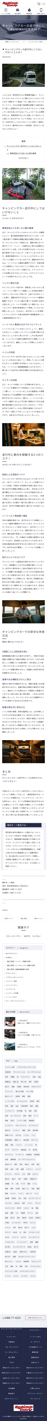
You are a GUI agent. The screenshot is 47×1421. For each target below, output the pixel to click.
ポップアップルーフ (35, 1198)
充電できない (24, 1252)
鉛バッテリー (9, 1261)
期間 (36, 1242)
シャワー (21, 1193)
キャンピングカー (35, 1266)
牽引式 (12, 1218)
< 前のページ (8, 918)
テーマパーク (20, 1154)
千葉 (17, 1169)
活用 (6, 1159)
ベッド (36, 1193)
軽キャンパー (9, 1096)
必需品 (36, 1082)
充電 (37, 1208)
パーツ (36, 1116)
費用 (23, 1096)
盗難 (22, 1169)
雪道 (11, 1106)
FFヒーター (34, 1140)
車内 (25, 1232)
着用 (38, 1188)
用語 (29, 1096)
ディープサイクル (15, 1116)
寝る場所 (35, 1130)
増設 (6, 1120)
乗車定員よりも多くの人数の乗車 (23, 153)
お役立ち (5, 910)
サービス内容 (6, 14)
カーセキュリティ (22, 1101)
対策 (11, 1145)
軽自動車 (26, 1261)
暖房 (30, 1116)
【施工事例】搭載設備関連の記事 (17, 969)
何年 (14, 1227)
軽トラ (27, 1227)
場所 (23, 1203)
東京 (15, 1164)
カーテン (30, 1213)
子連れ (7, 1222)
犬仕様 (31, 1218)
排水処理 (26, 1086)
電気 (29, 1184)
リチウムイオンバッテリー (15, 977)
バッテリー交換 (11, 981)
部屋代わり (33, 1179)
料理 (6, 1116)
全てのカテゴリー (12, 953)
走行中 (19, 1208)
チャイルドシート (34, 1237)
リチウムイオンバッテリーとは (26, 1067)
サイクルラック (33, 1125)
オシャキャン (9, 1154)
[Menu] (43, 3)
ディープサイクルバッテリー (16, 1001)
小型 (6, 1266)
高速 (6, 1213)
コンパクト (8, 1203)
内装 (39, 1077)
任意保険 (36, 1154)
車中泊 (25, 1222)
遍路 (13, 1086)
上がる (7, 1237)
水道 (29, 1130)
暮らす (7, 1086)
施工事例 (17, 14)
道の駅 (32, 1101)
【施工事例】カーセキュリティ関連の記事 (20, 965)
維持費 (7, 1198)
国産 (11, 1266)
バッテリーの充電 (12, 993)
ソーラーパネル (11, 997)
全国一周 (15, 1082)
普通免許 (31, 1120)
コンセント (16, 1130)
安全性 (29, 1247)
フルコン (33, 1276)
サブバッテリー (11, 973)
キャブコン (24, 1276)
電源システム (9, 1135)
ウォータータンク (21, 1125)
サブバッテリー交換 (11, 1271)
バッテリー (19, 1145)
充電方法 (7, 1252)
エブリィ (38, 1203)
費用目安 (29, 14)
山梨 (11, 1169)
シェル (33, 1227)
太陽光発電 (24, 1106)
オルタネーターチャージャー (26, 1256)
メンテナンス (10, 989)
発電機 (7, 1184)
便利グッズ (8, 1164)
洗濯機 (19, 1086)
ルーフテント (9, 1125)
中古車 (18, 1188)
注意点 (26, 1179)
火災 (23, 1174)
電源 (6, 1193)
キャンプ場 (29, 1091)
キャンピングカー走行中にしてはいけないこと (24, 148)
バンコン (8, 1276)
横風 (6, 1145)
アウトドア (15, 1150)
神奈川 (27, 1164)
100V (26, 1266)
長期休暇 (13, 1159)
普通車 (23, 1213)
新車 (11, 1188)
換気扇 (14, 1198)
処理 (25, 1198)
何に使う (7, 1247)
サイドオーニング (34, 1232)
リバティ (30, 1203)
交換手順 (32, 1252)
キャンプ (32, 1222)
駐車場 (18, 1096)
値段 (21, 1266)
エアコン (17, 1174)
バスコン (15, 1276)
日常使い (38, 1218)
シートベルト (29, 1145)
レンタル (26, 1135)
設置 (23, 1130)
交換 (34, 1077)
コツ (17, 1213)
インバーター (9, 1091)
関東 (14, 1256)
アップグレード (9, 1111)
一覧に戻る (23, 918)
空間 (6, 1218)
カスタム (23, 1237)
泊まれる (17, 1203)
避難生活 (7, 1082)
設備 (36, 1106)
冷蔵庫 (12, 1077)
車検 (31, 1242)
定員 (6, 1106)
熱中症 (35, 1150)
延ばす (14, 1179)
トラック (7, 1232)
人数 (17, 1184)
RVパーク (29, 1193)
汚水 (19, 1198)
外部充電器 (8, 1140)
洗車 (35, 1111)
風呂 (38, 1101)
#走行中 (27, 936)
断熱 (31, 1106)
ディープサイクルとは (34, 1072)
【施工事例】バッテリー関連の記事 (18, 961)
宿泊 (18, 1218)
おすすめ (18, 1135)
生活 (17, 1106)
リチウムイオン (9, 1242)
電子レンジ (25, 1188)
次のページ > (38, 918)
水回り (12, 1120)
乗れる (20, 1227)
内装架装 (28, 1154)
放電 (29, 1174)
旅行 (19, 1179)
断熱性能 (23, 1150)
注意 (32, 1188)
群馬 (6, 1169)
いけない (26, 1208)
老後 (6, 1077)
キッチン (13, 1193)
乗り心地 (23, 1082)
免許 (30, 1082)
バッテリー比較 (21, 1120)
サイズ (23, 1184)
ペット (33, 1135)
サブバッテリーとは (19, 1072)
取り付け (7, 1256)
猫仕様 (24, 1218)
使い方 (36, 1247)
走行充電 (19, 1111)
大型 (36, 1213)
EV (29, 1150)
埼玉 (21, 1164)
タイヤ (7, 1150)
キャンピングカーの (19, 1247)
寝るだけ (7, 1130)
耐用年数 (7, 1072)
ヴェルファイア (36, 1261)
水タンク (35, 1174)
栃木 (38, 1164)
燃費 (11, 1213)
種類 (6, 1188)
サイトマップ (35, 1399)
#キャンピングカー (13, 936)
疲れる (7, 1179)
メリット (38, 1169)
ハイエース (15, 1237)
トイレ (35, 1184)
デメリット (8, 1174)
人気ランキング (36, 1086)
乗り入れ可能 (20, 1091)
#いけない (37, 936)
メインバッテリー (12, 985)
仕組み (15, 1252)
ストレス (7, 1227)
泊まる (15, 1232)
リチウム (18, 1261)
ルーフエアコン (16, 1222)
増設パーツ (17, 1140)
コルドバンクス (10, 1208)
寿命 (24, 1116)
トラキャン (29, 1169)
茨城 (32, 1164)
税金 (30, 1111)
